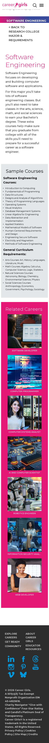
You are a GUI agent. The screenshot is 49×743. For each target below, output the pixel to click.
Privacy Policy (14, 730)
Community (13, 646)
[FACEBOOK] (23, 661)
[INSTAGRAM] (11, 669)
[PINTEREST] (23, 669)
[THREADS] (35, 661)
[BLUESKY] (23, 677)
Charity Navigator (16, 704)
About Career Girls (31, 637)
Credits (33, 734)
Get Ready (12, 641)
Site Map (20, 734)
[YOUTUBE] (35, 669)
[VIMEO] (11, 677)
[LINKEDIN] (11, 661)
